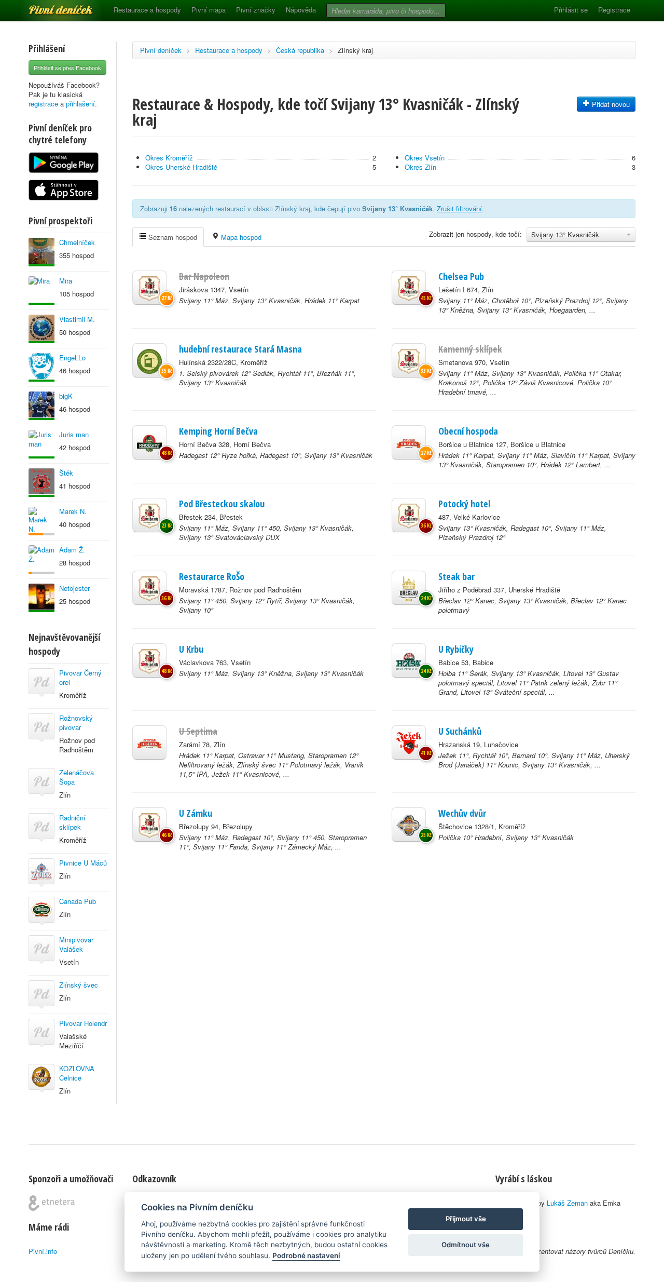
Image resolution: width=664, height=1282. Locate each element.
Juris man (74, 434)
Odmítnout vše (465, 1244)
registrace (43, 104)
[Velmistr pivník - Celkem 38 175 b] (41, 290)
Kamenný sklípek (470, 349)
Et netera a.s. (52, 1203)
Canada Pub (77, 901)
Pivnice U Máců (83, 863)
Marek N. (73, 511)
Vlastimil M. (77, 319)
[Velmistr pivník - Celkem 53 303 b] (41, 367)
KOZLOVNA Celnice (76, 1073)
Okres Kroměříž (169, 158)
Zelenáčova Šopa (76, 777)
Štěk (66, 473)
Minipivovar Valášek (76, 944)
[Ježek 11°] (409, 742)
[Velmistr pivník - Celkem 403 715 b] (41, 329)
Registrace (614, 10)
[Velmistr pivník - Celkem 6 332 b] (41, 444)
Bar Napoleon (204, 276)
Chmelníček (77, 242)
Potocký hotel (464, 503)
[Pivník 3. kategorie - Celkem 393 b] (41, 559)
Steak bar (456, 576)
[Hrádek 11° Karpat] (409, 442)
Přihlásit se (571, 10)
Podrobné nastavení (306, 1255)
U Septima (198, 731)
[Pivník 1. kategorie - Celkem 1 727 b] (41, 521)
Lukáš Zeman (567, 1203)
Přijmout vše (466, 1218)
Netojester (74, 588)
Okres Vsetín (425, 158)
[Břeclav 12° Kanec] (409, 588)
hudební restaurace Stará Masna (240, 349)
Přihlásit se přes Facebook (67, 67)
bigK (66, 396)
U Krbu (191, 649)
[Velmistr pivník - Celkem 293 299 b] (41, 252)
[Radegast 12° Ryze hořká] (149, 442)
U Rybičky (456, 649)
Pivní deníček (49, 6)
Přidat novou (610, 104)
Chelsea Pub (461, 276)
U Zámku (195, 813)
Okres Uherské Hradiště (181, 167)
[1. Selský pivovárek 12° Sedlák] (149, 360)
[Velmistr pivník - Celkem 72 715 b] (41, 406)
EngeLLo (72, 357)
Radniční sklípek (72, 822)
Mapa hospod (240, 237)
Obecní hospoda (468, 431)
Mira (65, 281)
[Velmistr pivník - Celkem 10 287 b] (41, 482)
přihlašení (80, 104)
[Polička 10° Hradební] (409, 824)
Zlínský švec (78, 985)
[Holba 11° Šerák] (409, 660)
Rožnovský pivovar (76, 722)
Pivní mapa (208, 10)
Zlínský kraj (355, 50)
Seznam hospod (171, 237)
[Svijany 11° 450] (149, 588)
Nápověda (301, 10)
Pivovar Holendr (83, 1023)
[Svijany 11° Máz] (149, 288)
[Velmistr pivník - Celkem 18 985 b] (41, 598)
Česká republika (300, 50)
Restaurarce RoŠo (211, 576)
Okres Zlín (420, 167)
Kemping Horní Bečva (218, 431)
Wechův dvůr (462, 813)
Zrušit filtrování (459, 208)
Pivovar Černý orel (80, 677)
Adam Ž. (72, 550)
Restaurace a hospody (147, 10)
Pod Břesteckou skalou (222, 503)
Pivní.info (43, 1251)
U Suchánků (459, 731)
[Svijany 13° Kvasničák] (409, 515)
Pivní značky (255, 10)
